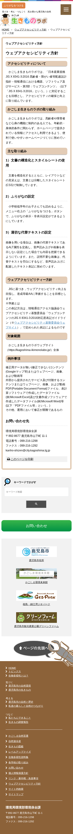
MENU (66, 9)
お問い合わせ (16, 767)
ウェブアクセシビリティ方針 (25, 783)
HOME (5, 29)
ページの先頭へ (34, 649)
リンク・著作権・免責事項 (23, 778)
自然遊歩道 (15, 741)
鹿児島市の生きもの (20, 689)
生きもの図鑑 (16, 746)
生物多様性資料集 (18, 757)
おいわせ (36, 526)
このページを (22, 459)
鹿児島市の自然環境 (20, 685)
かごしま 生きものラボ (25, 20)
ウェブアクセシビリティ (30, 29)
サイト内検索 (16, 789)
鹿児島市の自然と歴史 (21, 701)
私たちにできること (20, 717)
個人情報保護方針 (18, 773)
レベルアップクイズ (20, 751)
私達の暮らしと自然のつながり (26, 706)
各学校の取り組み (18, 762)
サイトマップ (16, 794)
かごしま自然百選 (18, 735)
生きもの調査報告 (18, 722)
